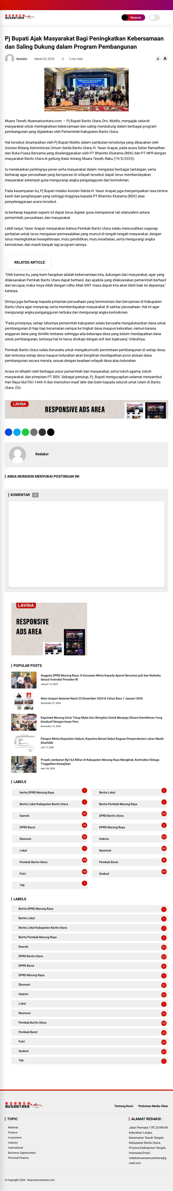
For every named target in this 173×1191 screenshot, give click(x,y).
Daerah (52, 814)
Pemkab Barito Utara (52, 861)
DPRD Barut (52, 826)
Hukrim (132, 838)
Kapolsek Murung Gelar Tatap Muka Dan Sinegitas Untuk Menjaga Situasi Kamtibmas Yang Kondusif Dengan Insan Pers (101, 719)
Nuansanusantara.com (41, 1180)
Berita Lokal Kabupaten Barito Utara (52, 803)
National (13, 1127)
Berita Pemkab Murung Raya (132, 803)
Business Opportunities (22, 1152)
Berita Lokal (132, 791)
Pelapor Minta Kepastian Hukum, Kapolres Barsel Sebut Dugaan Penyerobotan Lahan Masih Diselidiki (102, 741)
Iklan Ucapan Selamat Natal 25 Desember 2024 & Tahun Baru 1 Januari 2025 (92, 698)
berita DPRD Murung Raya (52, 791)
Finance (13, 1132)
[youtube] (26, 5)
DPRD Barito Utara (132, 814)
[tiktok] (32, 5)
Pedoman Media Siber (153, 1106)
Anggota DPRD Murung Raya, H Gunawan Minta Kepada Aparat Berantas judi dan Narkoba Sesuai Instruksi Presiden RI (101, 677)
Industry (13, 1142)
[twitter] (13, 5)
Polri (52, 872)
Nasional (132, 849)
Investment (15, 1137)
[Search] (166, 5)
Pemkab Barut (132, 861)
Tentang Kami (123, 1106)
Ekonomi (52, 838)
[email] (42, 432)
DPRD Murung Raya (132, 826)
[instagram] (20, 5)
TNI (52, 884)
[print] (34, 432)
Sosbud (132, 872)
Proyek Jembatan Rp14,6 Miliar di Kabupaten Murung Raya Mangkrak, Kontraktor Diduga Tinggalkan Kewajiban (100, 762)
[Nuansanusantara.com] (20, 21)
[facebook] (7, 5)
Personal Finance (18, 1157)
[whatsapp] (25, 432)
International (15, 1147)
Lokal (52, 849)
